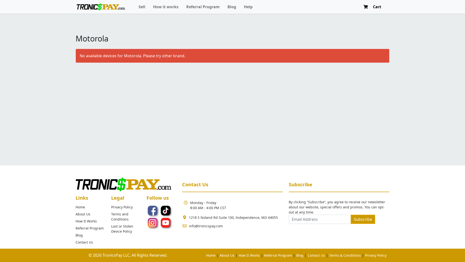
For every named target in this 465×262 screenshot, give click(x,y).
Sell (142, 6)
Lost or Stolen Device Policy (122, 229)
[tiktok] (166, 210)
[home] (101, 7)
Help (248, 6)
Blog (231, 6)
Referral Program (203, 6)
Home (80, 207)
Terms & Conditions (345, 255)
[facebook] (153, 210)
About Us (83, 214)
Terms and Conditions (120, 216)
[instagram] (153, 222)
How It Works (86, 221)
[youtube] (166, 222)
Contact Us (84, 242)
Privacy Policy (122, 207)
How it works (165, 6)
